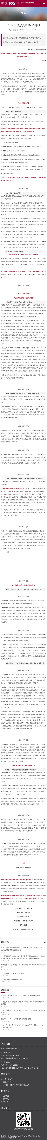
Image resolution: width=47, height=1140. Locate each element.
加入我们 (6, 1096)
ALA (16, 1138)
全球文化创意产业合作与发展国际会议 (16, 1085)
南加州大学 (7, 1082)
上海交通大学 (7, 1079)
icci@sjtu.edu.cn (11, 1048)
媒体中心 (6, 1099)
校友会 (5, 1102)
